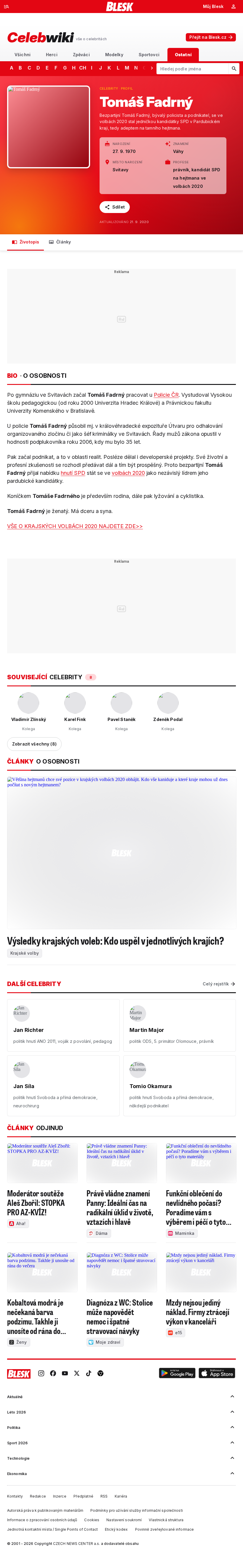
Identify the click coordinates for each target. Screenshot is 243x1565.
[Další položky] (151, 67)
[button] (177, 1373)
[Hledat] (233, 68)
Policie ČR (166, 395)
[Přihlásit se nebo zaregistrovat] (233, 6)
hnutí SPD (73, 473)
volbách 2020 (128, 473)
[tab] (22, 54)
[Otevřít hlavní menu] (6, 6)
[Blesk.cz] (120, 6)
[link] (41, 1374)
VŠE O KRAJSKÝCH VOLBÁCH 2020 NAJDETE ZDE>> (75, 526)
